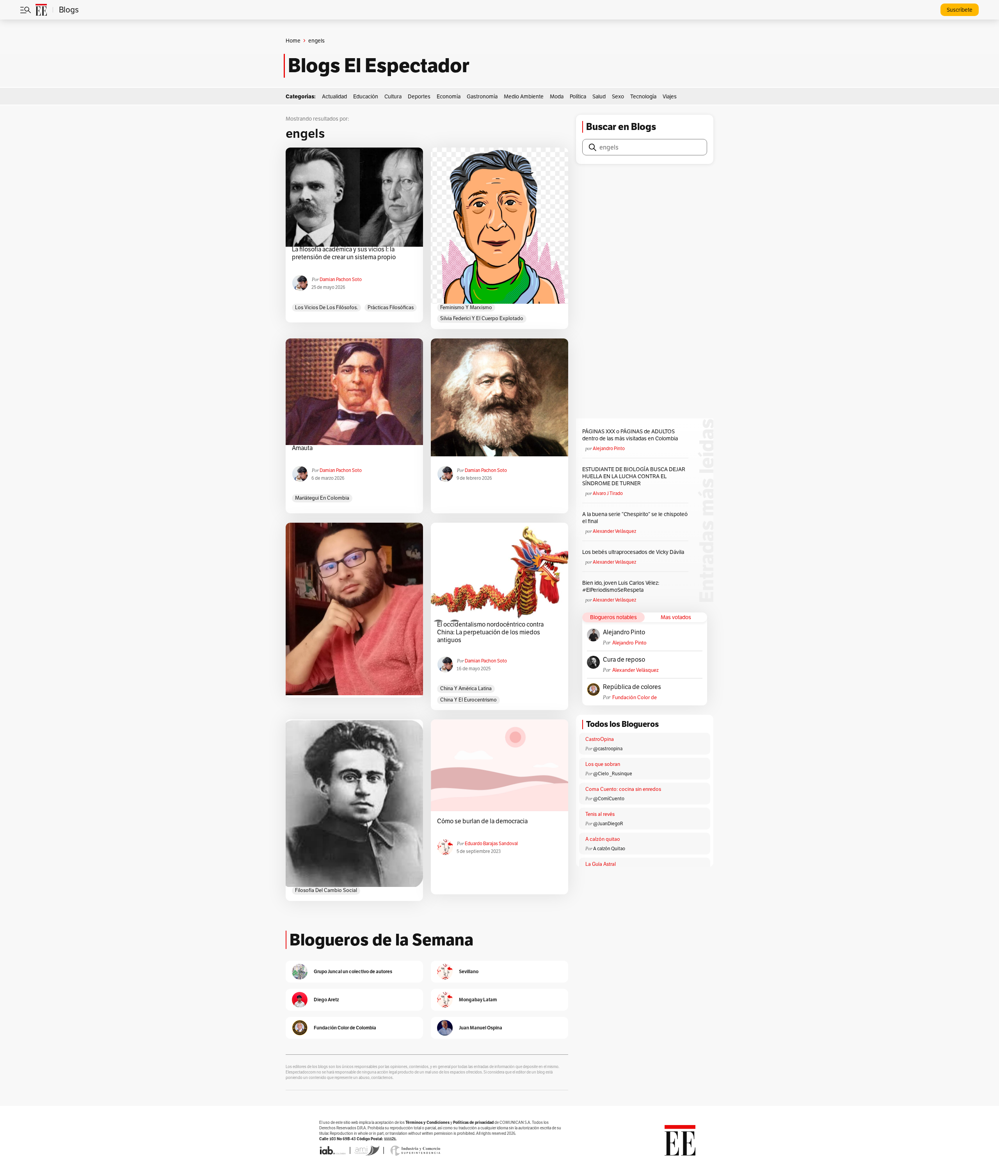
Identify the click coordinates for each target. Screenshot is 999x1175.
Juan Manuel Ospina (480, 1028)
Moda (556, 96)
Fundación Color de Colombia (634, 697)
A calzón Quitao (609, 848)
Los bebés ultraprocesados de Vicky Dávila (634, 551)
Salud (599, 96)
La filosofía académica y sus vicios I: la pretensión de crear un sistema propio (344, 253)
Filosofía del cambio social (326, 890)
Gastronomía (482, 96)
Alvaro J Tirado (608, 493)
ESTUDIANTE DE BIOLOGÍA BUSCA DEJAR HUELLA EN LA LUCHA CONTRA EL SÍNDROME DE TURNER (633, 476)
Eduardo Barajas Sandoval (491, 843)
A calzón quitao (602, 839)
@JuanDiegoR (608, 823)
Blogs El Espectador (378, 65)
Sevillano (468, 971)
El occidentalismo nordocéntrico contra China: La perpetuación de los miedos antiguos (490, 632)
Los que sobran (602, 764)
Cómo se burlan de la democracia (482, 821)
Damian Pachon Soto (341, 279)
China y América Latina (466, 688)
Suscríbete (959, 9)
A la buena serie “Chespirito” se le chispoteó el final (635, 518)
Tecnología (643, 96)
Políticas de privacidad (473, 1122)
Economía (448, 96)
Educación (365, 96)
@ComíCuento (608, 798)
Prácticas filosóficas (391, 307)
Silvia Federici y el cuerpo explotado (481, 318)
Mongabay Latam (478, 999)
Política (578, 96)
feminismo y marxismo (466, 307)
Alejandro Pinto (609, 448)
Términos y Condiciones (427, 1122)
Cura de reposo (624, 660)
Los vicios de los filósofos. (326, 307)
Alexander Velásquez (614, 531)
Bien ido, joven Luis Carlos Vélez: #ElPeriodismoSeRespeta (620, 586)
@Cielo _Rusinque (612, 773)
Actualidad (334, 96)
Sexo (618, 96)
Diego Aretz (326, 999)
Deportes (419, 96)
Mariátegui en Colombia (322, 498)
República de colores (632, 687)
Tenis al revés (600, 814)
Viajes (670, 96)
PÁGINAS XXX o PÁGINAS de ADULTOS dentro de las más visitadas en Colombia (630, 435)
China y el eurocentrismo (468, 699)
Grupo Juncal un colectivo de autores (353, 971)
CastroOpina (599, 739)
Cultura (393, 96)
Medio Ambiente (524, 96)
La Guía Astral (600, 864)
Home (293, 40)
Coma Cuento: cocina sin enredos (623, 789)
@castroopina (607, 748)
